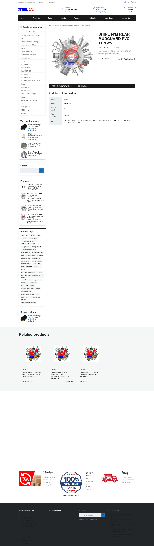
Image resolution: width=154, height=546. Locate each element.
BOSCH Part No (25, 252)
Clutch (23, 48)
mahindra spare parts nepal (29, 280)
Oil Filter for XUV (32, 283)
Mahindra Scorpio (27, 541)
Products (36, 18)
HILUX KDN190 (26, 77)
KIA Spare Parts (26, 532)
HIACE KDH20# (26, 64)
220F (22, 235)
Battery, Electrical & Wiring (29, 42)
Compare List (51, 2)
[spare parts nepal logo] (26, 9)
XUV (22, 297)
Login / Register (131, 2)
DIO (22, 255)
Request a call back (71, 12)
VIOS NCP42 (25, 110)
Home (22, 18)
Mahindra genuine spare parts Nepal (31, 272)
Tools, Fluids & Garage (28, 94)
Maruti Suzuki (25, 90)
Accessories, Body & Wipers (30, 32)
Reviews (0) (82, 86)
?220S (38, 235)
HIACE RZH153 (26, 68)
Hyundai (23, 529)
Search (41, 170)
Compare (105, 59)
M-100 (23, 269)
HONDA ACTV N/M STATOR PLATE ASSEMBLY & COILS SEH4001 (60, 375)
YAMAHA (24, 300)
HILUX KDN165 (26, 71)
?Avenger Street (26, 241)
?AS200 (23, 238)
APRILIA (24, 514)
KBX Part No (37, 266)
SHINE (38, 288)
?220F (33, 235)
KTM (22, 535)
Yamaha (77, 18)
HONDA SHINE (37, 264)
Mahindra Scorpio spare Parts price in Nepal (32, 276)
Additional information (62, 86)
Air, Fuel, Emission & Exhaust (30, 35)
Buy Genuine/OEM (37, 252)
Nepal (40, 280)
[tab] (61, 86)
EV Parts (23, 61)
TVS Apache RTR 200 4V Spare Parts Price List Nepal (121, 530)
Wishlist (41, 2)
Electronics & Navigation (29, 55)
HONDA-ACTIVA (37, 261)
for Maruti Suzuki (30, 255)
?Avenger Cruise (33, 238)
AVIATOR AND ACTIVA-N (28, 249)
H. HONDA (40, 255)
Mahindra (92, 18)
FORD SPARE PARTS (28, 520)
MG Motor (24, 544)
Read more (70, 381)
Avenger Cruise (25, 247)
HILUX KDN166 (26, 74)
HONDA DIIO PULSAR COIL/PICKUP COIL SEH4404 (89, 374)
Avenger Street (36, 247)
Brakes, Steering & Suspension (31, 45)
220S (27, 235)
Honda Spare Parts (26, 266)
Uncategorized (25, 107)
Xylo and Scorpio (35, 297)
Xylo (27, 297)
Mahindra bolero (26, 538)
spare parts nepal (26, 291)
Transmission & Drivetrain (29, 100)
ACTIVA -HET (25, 244)
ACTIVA (34, 241)
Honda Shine (25, 87)
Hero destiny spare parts (29, 523)
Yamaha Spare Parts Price (28, 303)
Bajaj (50, 18)
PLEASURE (24, 285)
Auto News (109, 18)
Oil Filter (23, 283)
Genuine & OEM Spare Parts (26, 2)
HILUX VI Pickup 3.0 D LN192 (30, 81)
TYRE (22, 103)
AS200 (33, 244)
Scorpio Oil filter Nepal (27, 288)
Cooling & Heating (26, 51)
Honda (63, 18)
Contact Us (125, 18)
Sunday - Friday (101, 12)
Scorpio (32, 285)
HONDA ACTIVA (26, 264)
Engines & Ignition (26, 58)
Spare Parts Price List (27, 294)
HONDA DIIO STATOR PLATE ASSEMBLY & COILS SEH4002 (31, 374)
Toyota (23, 97)
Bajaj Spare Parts (26, 517)
